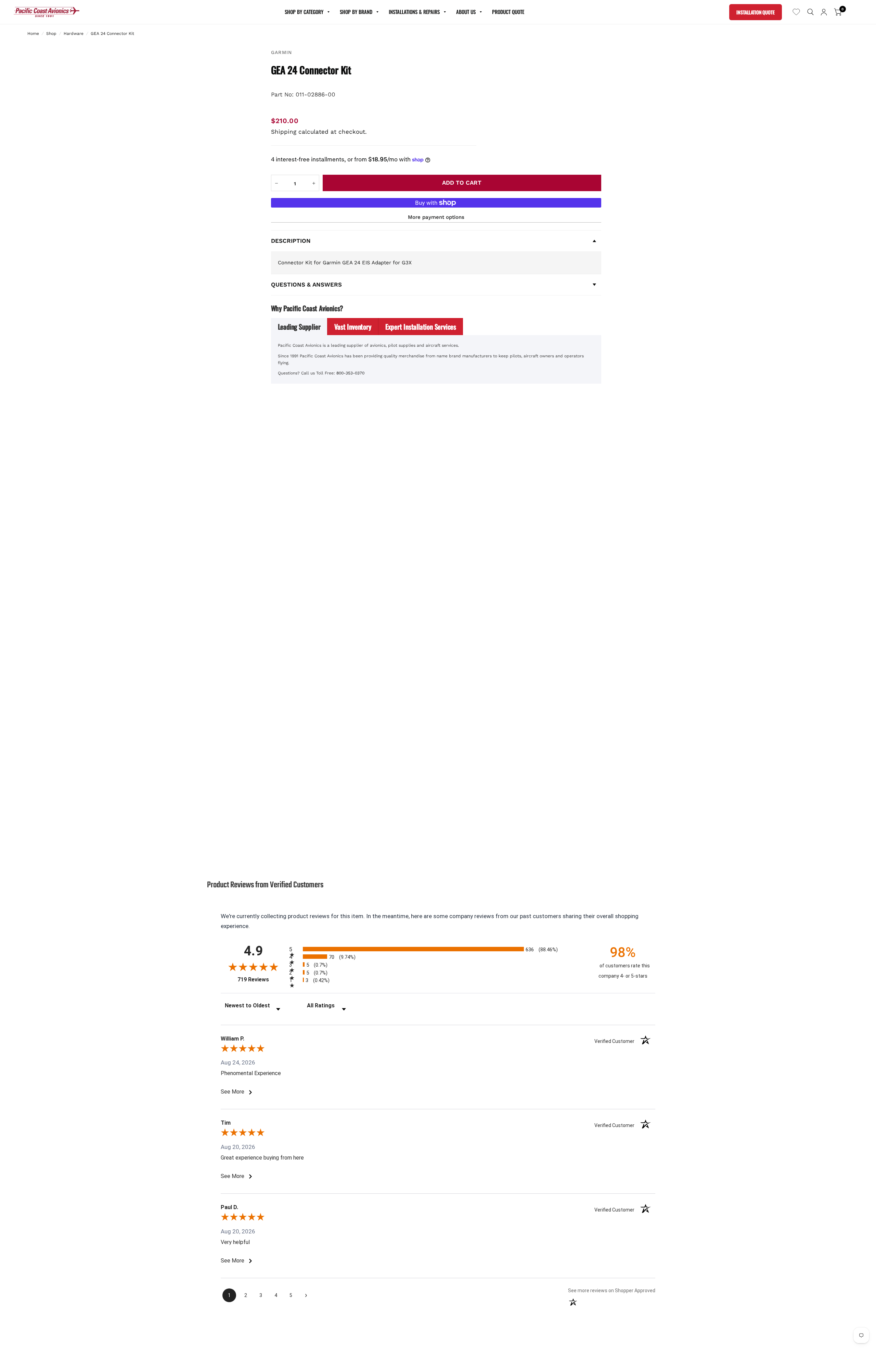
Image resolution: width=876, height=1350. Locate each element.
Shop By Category (304, 11)
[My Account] (823, 12)
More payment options (436, 217)
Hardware (73, 33)
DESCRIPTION (291, 240)
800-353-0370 (350, 373)
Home (33, 33)
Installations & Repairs (414, 11)
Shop (51, 33)
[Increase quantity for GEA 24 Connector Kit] (314, 183)
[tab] (299, 326)
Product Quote (508, 11)
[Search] (810, 12)
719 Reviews (261, 979)
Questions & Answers (306, 284)
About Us (466, 11)
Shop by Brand (356, 11)
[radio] (438, 949)
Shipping (283, 131)
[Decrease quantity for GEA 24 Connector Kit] (276, 183)
